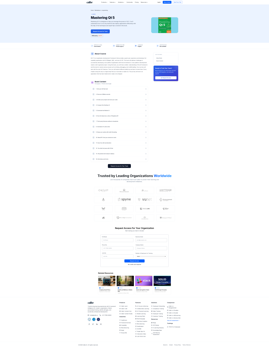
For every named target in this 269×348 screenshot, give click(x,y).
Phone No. (104, 245)
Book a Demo (167, 2)
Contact (171, 344)
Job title (104, 253)
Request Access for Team (100, 31)
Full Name (104, 236)
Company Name (139, 245)
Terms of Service (187, 344)
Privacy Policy (177, 344)
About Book (159, 58)
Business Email (139, 236)
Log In (158, 2)
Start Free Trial (177, 2)
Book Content (159, 60)
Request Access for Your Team (119, 166)
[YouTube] (100, 324)
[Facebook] (89, 324)
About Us (165, 344)
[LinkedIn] (97, 324)
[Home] (90, 2)
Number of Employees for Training (144, 253)
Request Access (167, 77)
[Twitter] (93, 324)
